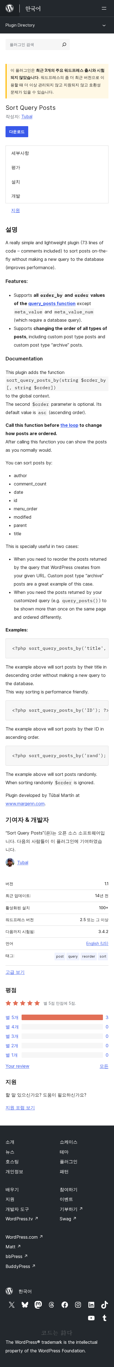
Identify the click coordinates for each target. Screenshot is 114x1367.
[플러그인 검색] (64, 44)
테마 (64, 1152)
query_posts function (52, 303)
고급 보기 (15, 972)
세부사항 (20, 153)
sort (103, 956)
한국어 (25, 1291)
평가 (15, 167)
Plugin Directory (20, 25)
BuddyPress (21, 1266)
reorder (88, 956)
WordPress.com (24, 1237)
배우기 (12, 1189)
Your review (17, 1066)
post (60, 956)
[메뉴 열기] (105, 8)
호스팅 (12, 1161)
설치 (15, 181)
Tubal (26, 116)
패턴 (64, 1171)
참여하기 (68, 1189)
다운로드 (17, 131)
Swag (68, 1219)
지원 (15, 210)
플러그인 (68, 1161)
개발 (15, 196)
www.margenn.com (25, 803)
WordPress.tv (22, 1219)
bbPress (17, 1256)
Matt (13, 1246)
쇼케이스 (68, 1142)
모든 (104, 1066)
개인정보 (14, 1171)
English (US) (97, 943)
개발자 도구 (17, 1209)
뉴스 (10, 1152)
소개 (10, 1142)
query (73, 956)
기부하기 (71, 1209)
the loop (69, 425)
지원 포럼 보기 (20, 1107)
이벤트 (66, 1199)
